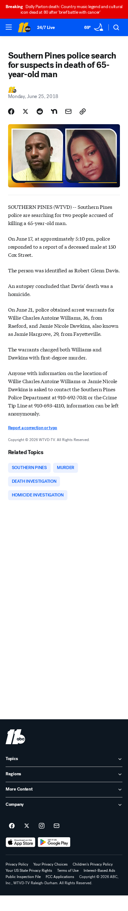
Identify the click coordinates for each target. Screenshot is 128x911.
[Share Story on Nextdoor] (54, 111)
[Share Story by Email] (68, 111)
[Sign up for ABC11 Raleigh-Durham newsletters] (56, 826)
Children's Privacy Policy (93, 864)
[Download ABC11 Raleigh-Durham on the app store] (20, 842)
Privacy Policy (17, 864)
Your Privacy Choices (50, 864)
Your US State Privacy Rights (29, 870)
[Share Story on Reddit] (39, 111)
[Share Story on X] (25, 111)
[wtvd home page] (15, 736)
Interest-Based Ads (99, 870)
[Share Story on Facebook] (11, 111)
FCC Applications (60, 877)
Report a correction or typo (32, 428)
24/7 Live (46, 28)
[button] (8, 27)
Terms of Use (68, 870)
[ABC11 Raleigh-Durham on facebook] (12, 826)
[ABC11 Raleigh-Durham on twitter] (27, 826)
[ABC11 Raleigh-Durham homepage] (24, 27)
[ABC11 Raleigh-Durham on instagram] (41, 826)
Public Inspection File (23, 877)
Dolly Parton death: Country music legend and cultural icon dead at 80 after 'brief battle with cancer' (64, 9)
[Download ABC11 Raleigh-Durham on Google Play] (54, 842)
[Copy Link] (82, 111)
